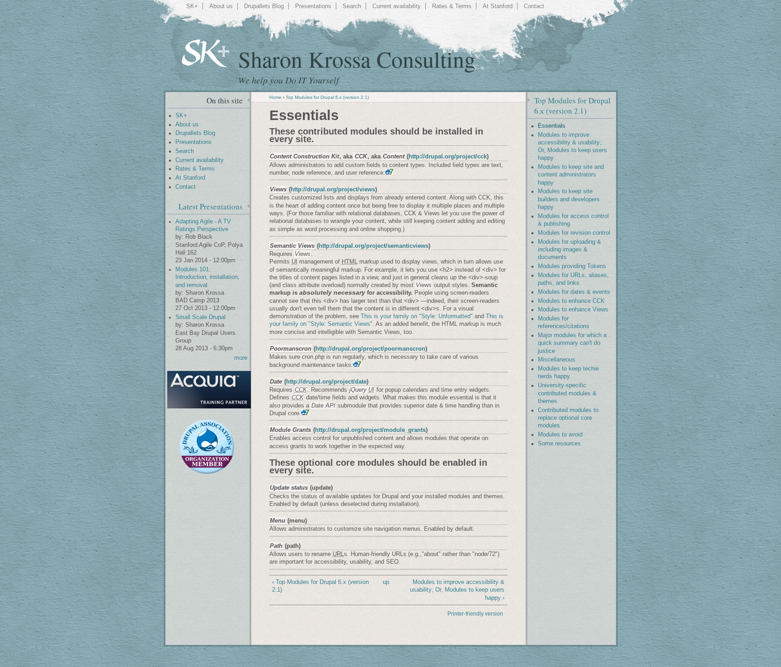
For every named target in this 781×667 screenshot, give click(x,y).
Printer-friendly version (475, 614)
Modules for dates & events (574, 292)
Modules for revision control (574, 233)
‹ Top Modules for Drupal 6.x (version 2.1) (320, 586)
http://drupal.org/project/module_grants (370, 429)
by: (180, 237)
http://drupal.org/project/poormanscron (370, 348)
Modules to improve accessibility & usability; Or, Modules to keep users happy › (457, 590)
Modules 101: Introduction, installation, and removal (207, 277)
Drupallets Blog (264, 6)
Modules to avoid (560, 434)
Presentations (313, 6)
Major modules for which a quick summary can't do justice (572, 343)
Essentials (551, 126)
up (386, 582)
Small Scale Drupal (200, 317)
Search (352, 6)
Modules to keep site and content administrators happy (571, 175)
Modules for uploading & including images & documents (569, 250)
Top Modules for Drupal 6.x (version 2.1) (327, 97)
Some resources (559, 443)
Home (275, 97)
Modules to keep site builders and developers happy (569, 199)
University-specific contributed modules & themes (567, 393)
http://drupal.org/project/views (333, 189)
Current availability (396, 6)
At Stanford (498, 6)
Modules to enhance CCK (571, 301)
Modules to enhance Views (573, 309)
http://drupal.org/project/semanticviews (373, 245)
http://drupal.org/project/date (326, 381)
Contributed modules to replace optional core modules (568, 418)
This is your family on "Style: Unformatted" (417, 316)
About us (221, 6)
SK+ (192, 6)
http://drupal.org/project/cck (448, 156)
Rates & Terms (451, 6)
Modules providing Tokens (572, 266)
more (240, 358)
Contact (534, 6)
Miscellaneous (556, 360)
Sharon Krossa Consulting (356, 59)
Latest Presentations (211, 206)
